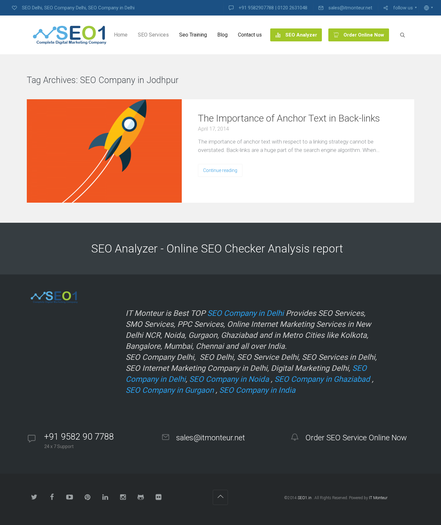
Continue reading (220, 170)
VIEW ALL (198, 80)
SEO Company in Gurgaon (170, 390)
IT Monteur (378, 498)
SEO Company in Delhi (245, 313)
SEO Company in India (257, 390)
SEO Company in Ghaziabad (322, 379)
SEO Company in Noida (229, 379)
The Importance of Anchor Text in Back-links (289, 118)
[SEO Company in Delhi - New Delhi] (67, 35)
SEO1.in (305, 498)
